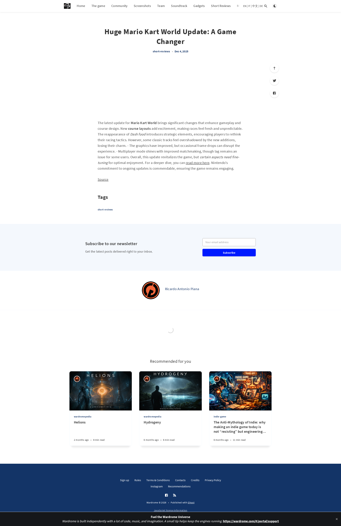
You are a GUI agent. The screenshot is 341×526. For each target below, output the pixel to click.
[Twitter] (274, 80)
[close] (337, 519)
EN (244, 6)
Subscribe (229, 252)
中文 (255, 6)
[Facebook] (274, 93)
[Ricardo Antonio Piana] (151, 290)
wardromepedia (82, 416)
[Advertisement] (170, 89)
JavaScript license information (170, 510)
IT (249, 6)
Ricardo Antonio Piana (182, 289)
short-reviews (161, 51)
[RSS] (174, 495)
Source (103, 179)
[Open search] (266, 6)
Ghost (191, 502)
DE (261, 6)
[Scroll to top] (274, 68)
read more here (197, 162)
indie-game (220, 416)
